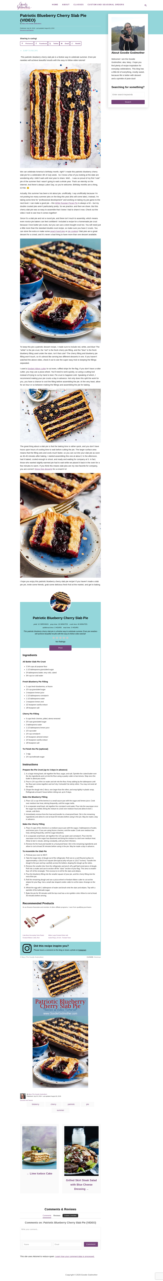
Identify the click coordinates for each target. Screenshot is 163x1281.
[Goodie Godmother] (25, 5)
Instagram (82, 950)
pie (87, 1104)
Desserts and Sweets (27, 30)
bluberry (35, 1104)
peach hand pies (57, 231)
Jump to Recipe (30, 51)
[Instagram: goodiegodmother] (28, 948)
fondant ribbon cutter (37, 369)
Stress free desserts (43, 469)
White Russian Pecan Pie (66, 203)
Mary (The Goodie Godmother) (31, 23)
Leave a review (70, 1215)
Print (60, 648)
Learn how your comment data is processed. (74, 1256)
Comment (91, 1244)
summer (60, 1110)
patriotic (71, 1104)
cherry (53, 1104)
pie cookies (73, 231)
